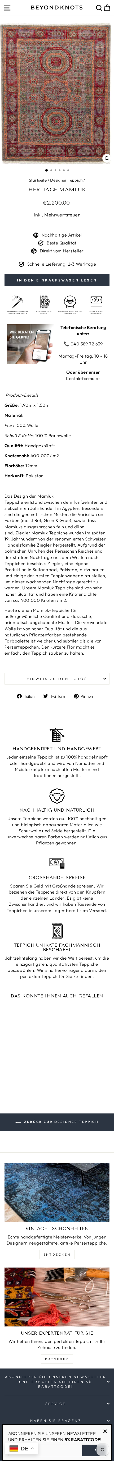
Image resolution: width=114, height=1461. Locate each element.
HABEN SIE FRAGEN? (55, 1420)
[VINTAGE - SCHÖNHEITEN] (57, 1192)
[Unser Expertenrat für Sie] (57, 1297)
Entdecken (57, 1254)
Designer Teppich (66, 180)
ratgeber (57, 1359)
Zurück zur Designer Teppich (61, 1122)
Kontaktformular (83, 378)
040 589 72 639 (86, 343)
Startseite (38, 180)
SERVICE (55, 1404)
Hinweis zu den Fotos (57, 679)
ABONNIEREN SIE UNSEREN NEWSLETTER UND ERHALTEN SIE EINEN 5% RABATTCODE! (55, 1382)
